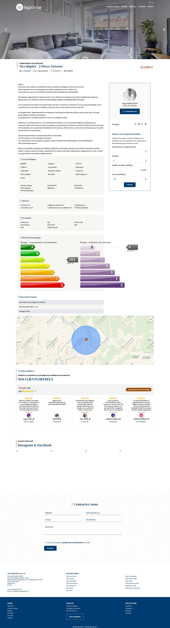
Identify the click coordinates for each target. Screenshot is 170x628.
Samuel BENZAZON (129, 103)
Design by (91, 627)
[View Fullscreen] (18, 325)
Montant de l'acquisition (124, 147)
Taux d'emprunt (119, 174)
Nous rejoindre (74, 617)
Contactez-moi (131, 111)
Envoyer (50, 548)
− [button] (18, 321)
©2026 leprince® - (78, 627)
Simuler (130, 185)
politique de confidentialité (72, 543)
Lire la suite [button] (28, 412)
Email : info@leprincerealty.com (18, 591)
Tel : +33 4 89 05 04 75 (14, 589)
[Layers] (150, 319)
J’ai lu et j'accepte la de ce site (68, 543)
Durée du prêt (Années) (122, 165)
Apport (115, 156)
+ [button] (18, 318)
